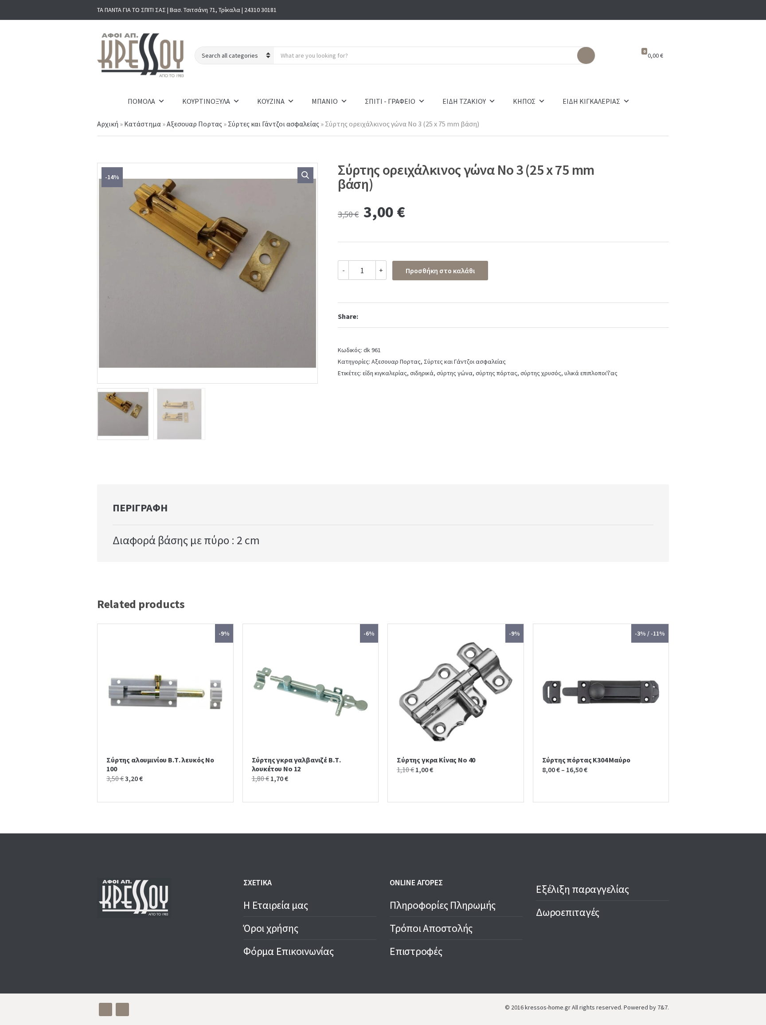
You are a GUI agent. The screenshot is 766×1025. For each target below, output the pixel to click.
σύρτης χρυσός (540, 373)
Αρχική (107, 123)
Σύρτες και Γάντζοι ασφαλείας (273, 123)
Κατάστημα (142, 123)
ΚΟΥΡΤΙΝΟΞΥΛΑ (206, 101)
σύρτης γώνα (455, 373)
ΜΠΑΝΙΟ (325, 101)
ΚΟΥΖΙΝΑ (271, 101)
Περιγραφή (140, 507)
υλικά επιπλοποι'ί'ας (590, 373)
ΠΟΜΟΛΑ (141, 101)
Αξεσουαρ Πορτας (194, 123)
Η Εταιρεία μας (275, 905)
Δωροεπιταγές (567, 912)
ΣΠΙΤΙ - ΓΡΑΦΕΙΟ (390, 101)
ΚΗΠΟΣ (524, 101)
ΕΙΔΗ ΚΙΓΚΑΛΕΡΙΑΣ (591, 101)
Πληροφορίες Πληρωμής (443, 905)
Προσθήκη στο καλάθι (440, 270)
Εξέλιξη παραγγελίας (582, 889)
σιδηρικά (422, 373)
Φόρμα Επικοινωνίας (288, 951)
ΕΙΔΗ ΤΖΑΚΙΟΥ (464, 101)
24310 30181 (260, 10)
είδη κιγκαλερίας (385, 373)
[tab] (140, 508)
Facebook (647, 9)
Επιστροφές (416, 951)
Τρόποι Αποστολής (431, 928)
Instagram (662, 9)
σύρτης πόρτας (496, 373)
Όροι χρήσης (270, 928)
